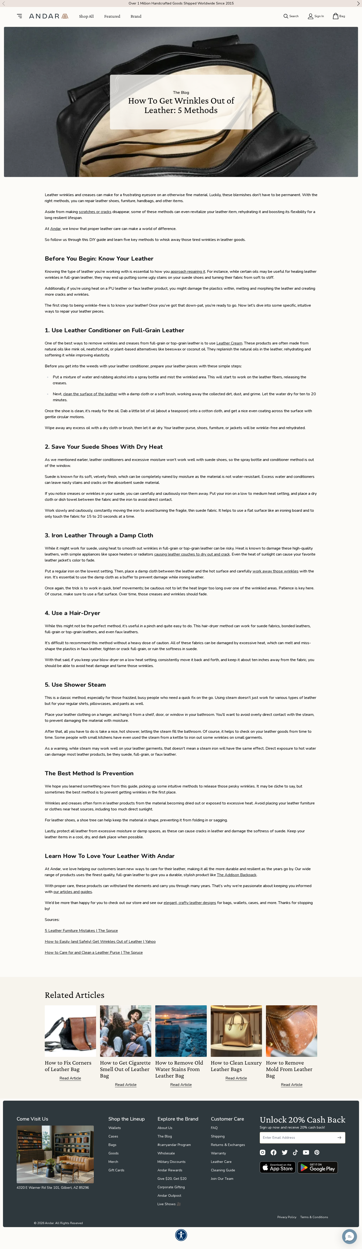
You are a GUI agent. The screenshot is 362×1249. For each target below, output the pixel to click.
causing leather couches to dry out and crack (192, 554)
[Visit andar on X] (285, 1152)
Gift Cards (116, 1170)
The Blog (164, 1136)
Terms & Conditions (314, 1217)
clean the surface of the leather (90, 394)
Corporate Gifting (171, 1187)
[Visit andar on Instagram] (262, 1152)
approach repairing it (188, 271)
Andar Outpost (169, 1195)
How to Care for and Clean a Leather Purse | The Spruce (94, 952)
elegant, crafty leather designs (190, 903)
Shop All (86, 16)
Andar (55, 228)
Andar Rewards (169, 1170)
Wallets (114, 1128)
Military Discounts (171, 1161)
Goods (113, 1153)
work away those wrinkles (276, 571)
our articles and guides (72, 892)
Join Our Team (222, 1178)
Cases (113, 1136)
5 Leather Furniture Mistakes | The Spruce (81, 930)
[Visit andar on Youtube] (306, 1152)
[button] (349, 1236)
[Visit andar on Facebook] (273, 1152)
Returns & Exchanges (228, 1144)
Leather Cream (229, 343)
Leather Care (221, 1161)
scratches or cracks (95, 212)
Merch (113, 1161)
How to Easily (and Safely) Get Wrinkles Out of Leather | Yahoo (100, 941)
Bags (112, 1144)
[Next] (359, 3)
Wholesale (166, 1153)
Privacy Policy (286, 1217)
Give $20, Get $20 (171, 1178)
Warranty (218, 1153)
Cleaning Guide (223, 1170)
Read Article (70, 1078)
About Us (164, 1128)
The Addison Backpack (237, 875)
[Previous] (2, 3)
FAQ (214, 1128)
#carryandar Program (174, 1144)
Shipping (218, 1136)
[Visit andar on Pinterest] (316, 1152)
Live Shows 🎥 (169, 1204)
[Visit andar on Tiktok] (295, 1152)
